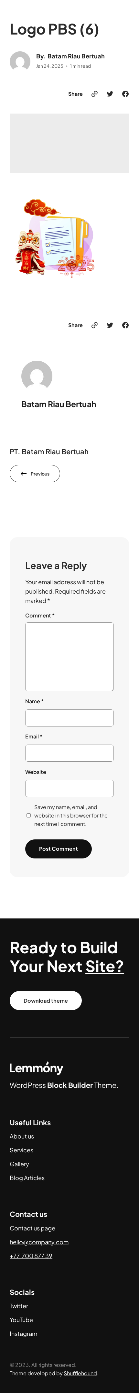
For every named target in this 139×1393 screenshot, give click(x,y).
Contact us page (32, 1228)
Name (34, 701)
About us (22, 1136)
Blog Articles (27, 1177)
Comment (40, 615)
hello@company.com (39, 1242)
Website (35, 771)
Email (33, 736)
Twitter (19, 1305)
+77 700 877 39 (31, 1255)
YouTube (21, 1319)
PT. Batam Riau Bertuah (49, 451)
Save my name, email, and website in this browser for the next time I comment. (71, 815)
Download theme (46, 1000)
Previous (40, 473)
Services (21, 1150)
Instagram (23, 1333)
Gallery (19, 1164)
